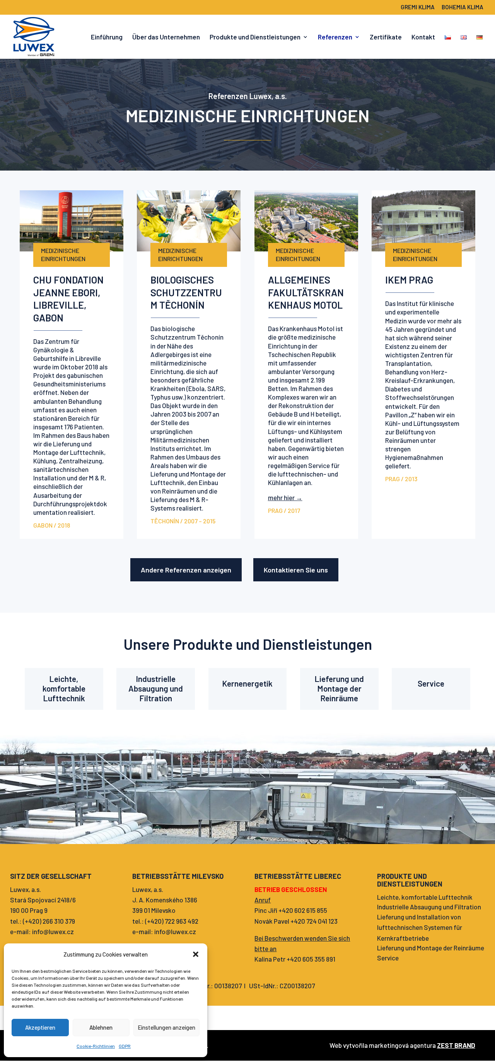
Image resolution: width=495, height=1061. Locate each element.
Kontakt (423, 37)
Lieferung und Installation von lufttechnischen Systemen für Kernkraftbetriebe (419, 927)
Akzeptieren (40, 1027)
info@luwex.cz (53, 931)
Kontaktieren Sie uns (296, 570)
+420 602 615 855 (302, 910)
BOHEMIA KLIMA (462, 7)
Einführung (107, 37)
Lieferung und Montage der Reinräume (339, 688)
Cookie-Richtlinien (96, 1046)
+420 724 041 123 (314, 921)
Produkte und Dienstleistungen (255, 37)
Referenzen (335, 37)
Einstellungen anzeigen (166, 1027)
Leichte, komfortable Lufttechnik (64, 688)
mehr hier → (285, 497)
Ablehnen (101, 1027)
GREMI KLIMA (418, 7)
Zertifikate (386, 37)
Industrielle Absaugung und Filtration (155, 688)
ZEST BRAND (456, 1045)
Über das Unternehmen (166, 37)
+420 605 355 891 (311, 959)
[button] (196, 954)
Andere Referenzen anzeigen (186, 570)
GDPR (125, 1046)
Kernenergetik (247, 683)
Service (431, 683)
